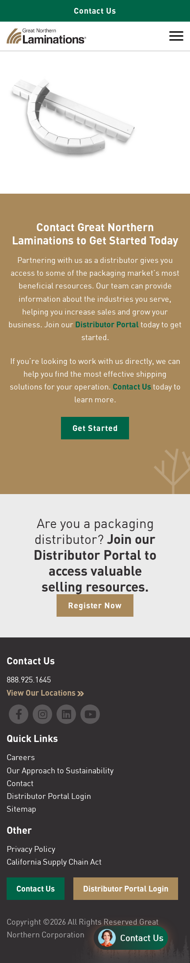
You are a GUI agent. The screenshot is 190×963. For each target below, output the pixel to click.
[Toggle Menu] (176, 36)
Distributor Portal (107, 324)
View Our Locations (42, 692)
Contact (20, 783)
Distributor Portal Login (49, 796)
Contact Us (95, 10)
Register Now (95, 605)
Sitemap (21, 808)
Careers (21, 757)
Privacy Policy (31, 849)
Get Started (95, 428)
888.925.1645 (29, 679)
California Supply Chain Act (54, 861)
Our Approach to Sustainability (60, 770)
